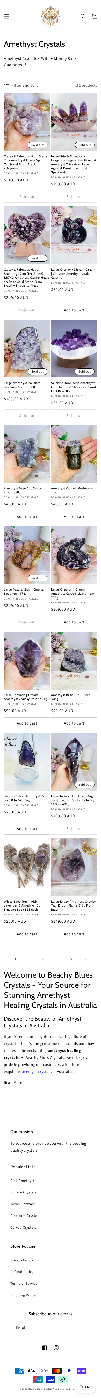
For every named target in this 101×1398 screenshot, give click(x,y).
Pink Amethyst (22, 1180)
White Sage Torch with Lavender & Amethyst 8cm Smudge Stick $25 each (23, 905)
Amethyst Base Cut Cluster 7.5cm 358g (23, 490)
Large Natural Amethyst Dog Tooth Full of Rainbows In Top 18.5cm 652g (73, 800)
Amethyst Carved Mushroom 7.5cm (72, 490)
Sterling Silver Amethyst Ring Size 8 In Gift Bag (25, 798)
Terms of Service (24, 1283)
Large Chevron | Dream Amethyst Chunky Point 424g (25, 697)
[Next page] (85, 958)
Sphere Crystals (23, 1192)
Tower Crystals (22, 1204)
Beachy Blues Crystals (40, 1388)
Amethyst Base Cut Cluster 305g (70, 697)
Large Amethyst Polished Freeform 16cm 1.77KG (22, 385)
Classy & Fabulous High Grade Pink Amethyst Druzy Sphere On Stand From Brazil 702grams (25, 162)
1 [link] (16, 958)
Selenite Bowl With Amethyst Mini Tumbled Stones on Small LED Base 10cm (74, 387)
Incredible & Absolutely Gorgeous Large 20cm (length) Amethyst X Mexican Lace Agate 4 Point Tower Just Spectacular (73, 164)
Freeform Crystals (25, 1215)
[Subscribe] (84, 1328)
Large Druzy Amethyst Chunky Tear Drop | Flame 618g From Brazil (73, 905)
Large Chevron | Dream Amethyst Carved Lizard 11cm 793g (72, 593)
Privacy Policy (21, 1260)
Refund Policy (21, 1271)
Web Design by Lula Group (67, 1388)
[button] (6, 16)
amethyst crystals (36, 1071)
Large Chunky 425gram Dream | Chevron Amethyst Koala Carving (73, 273)
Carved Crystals (23, 1227)
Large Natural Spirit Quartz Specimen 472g (24, 591)
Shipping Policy (23, 1295)
